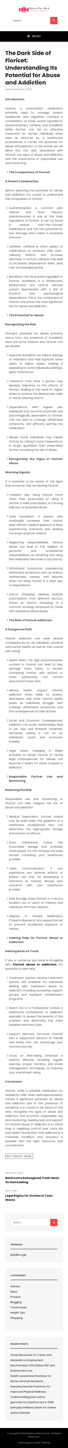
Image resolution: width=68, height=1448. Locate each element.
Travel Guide (18, 1307)
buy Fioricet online (19, 1156)
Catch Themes (42, 1442)
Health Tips (17, 1312)
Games (15, 1286)
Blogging (16, 1302)
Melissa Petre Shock (38, 1433)
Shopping (16, 1318)
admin (8, 89)
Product (15, 1297)
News (13, 1291)
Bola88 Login (18, 1255)
